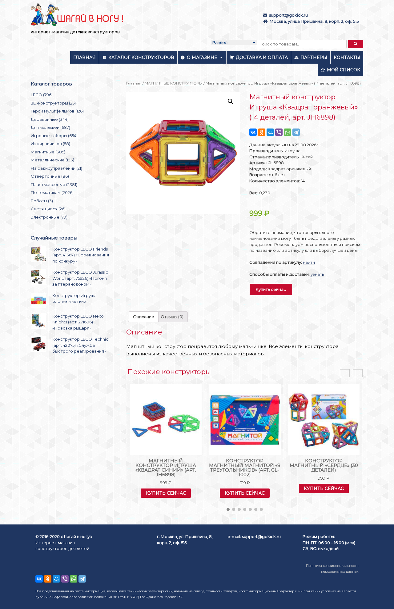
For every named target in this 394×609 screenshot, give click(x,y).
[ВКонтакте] (253, 132)
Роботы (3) (42, 200)
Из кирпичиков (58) (50, 143)
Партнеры (313, 57)
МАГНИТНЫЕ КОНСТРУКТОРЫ (174, 83)
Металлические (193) (52, 159)
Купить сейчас (271, 289)
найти (309, 262)
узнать (317, 274)
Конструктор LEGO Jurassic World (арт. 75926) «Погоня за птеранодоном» (80, 278)
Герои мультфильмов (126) (57, 111)
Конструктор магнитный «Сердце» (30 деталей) (324, 465)
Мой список (343, 70)
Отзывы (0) (172, 316)
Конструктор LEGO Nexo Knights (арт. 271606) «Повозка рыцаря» (78, 322)
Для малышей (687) (50, 127)
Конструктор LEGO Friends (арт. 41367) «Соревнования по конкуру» (80, 255)
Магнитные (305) (48, 151)
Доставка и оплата (262, 57)
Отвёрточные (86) (50, 176)
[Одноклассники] (261, 132)
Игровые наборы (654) (54, 135)
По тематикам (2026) (52, 192)
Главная (84, 57)
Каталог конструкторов (141, 57)
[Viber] (279, 132)
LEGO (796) (42, 94)
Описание (143, 316)
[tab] (144, 316)
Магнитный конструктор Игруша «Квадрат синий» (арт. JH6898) (165, 467)
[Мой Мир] (270, 132)
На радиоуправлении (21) (56, 168)
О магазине (202, 57)
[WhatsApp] (287, 132)
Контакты (347, 57)
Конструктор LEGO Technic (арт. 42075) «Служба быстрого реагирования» (80, 345)
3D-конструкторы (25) (53, 103)
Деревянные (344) (50, 119)
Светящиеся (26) (48, 208)
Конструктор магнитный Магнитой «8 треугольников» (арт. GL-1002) (244, 467)
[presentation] (345, 373)
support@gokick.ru (288, 15)
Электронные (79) (49, 217)
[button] (228, 509)
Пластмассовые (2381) (54, 184)
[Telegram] (296, 132)
